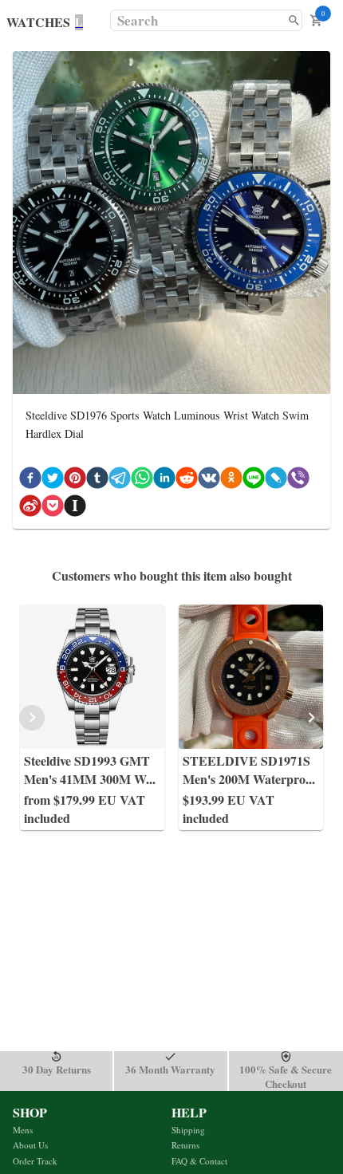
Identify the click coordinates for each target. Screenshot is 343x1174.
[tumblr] (97, 480)
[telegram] (119, 480)
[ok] (231, 480)
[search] (294, 20)
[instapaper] (75, 508)
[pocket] (52, 508)
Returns (185, 1145)
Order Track (35, 1161)
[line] (253, 480)
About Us (30, 1145)
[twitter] (52, 480)
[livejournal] (276, 480)
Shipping (188, 1130)
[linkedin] (164, 480)
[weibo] (30, 508)
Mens (23, 1130)
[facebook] (30, 480)
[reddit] (186, 480)
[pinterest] (75, 480)
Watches (38, 22)
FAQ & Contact (199, 1161)
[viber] (298, 480)
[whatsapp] (142, 480)
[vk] (209, 480)
